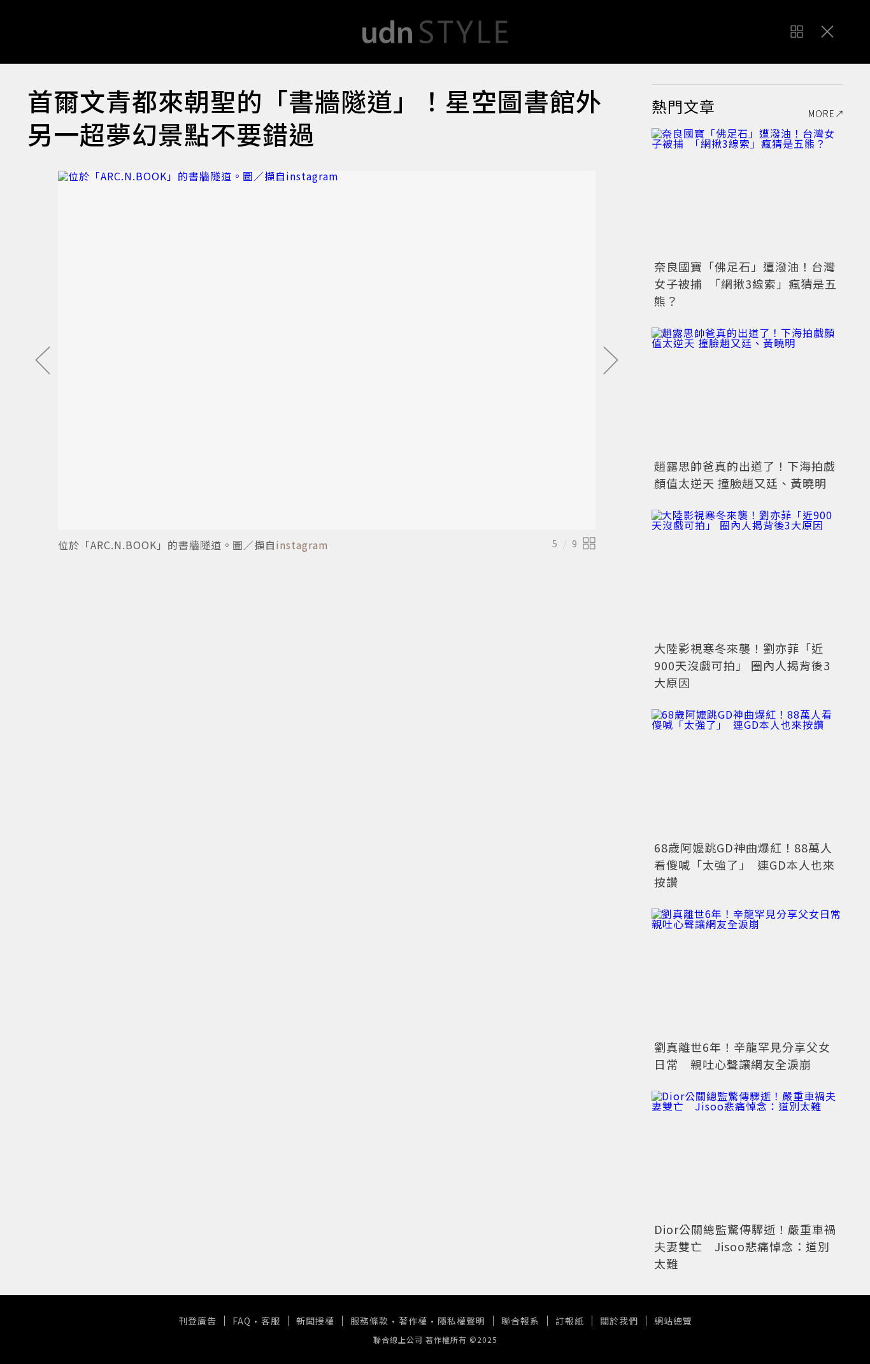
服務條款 (369, 1320)
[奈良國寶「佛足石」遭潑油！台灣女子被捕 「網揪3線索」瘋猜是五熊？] (747, 191)
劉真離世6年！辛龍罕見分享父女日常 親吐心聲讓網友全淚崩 (742, 1055)
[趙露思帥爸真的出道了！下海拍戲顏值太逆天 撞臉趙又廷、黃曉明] (747, 391)
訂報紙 (569, 1321)
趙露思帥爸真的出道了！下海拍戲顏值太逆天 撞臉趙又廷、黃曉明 (745, 474)
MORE (821, 113)
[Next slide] (610, 361)
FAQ (241, 1320)
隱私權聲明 (461, 1320)
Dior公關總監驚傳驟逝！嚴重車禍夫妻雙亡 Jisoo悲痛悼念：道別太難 (745, 1246)
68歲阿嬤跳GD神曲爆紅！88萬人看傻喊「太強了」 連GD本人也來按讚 (744, 864)
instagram (302, 544)
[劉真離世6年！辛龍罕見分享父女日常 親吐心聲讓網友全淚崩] (747, 972)
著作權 (413, 1320)
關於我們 (619, 1321)
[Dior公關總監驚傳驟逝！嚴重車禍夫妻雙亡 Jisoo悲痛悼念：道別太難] (747, 1154)
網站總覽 (673, 1321)
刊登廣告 (197, 1321)
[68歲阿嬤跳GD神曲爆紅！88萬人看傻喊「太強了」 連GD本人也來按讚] (747, 772)
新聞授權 (315, 1321)
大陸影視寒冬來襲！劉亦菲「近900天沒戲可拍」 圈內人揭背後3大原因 (742, 665)
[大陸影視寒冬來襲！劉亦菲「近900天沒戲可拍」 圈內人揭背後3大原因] (747, 573)
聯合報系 (520, 1321)
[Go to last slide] (42, 361)
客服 (270, 1320)
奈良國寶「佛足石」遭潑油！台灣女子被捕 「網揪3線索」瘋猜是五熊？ (745, 283)
